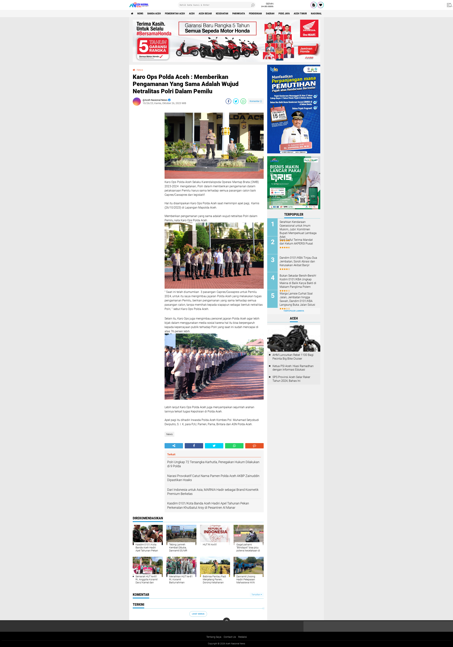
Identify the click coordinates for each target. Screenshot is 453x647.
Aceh (192, 13)
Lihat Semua (198, 614)
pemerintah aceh (175, 13)
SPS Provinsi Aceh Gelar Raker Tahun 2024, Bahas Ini (291, 378)
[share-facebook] (228, 101)
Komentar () (256, 101)
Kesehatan (222, 13)
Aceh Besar (205, 13)
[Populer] (320, 5)
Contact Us (230, 636)
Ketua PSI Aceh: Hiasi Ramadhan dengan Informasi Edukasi (293, 367)
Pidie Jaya (284, 13)
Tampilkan (256, 594)
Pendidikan (255, 13)
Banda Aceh (154, 13)
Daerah (270, 13)
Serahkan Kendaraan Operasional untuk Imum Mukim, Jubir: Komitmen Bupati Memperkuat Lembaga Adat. (298, 229)
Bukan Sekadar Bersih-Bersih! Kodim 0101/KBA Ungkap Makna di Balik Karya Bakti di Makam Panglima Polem (298, 281)
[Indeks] (314, 5)
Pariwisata (238, 13)
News (140, 13)
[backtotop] (226, 621)
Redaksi (242, 636)
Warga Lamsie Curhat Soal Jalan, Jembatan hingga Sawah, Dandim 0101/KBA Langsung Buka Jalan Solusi (297, 299)
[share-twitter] (236, 101)
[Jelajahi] (449, 5)
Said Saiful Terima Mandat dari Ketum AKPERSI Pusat (296, 241)
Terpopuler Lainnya (293, 311)
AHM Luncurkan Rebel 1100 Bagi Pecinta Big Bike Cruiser (293, 356)
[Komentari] (254, 445)
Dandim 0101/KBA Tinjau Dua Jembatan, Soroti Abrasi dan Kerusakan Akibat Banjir (298, 261)
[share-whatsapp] (243, 101)
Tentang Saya (213, 636)
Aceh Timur (300, 13)
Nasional (316, 13)
